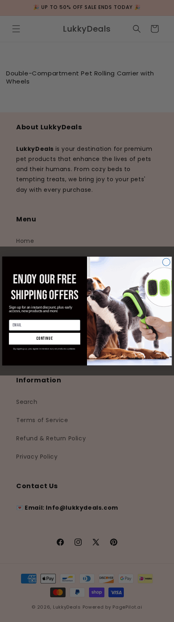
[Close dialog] (166, 262)
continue (44, 338)
